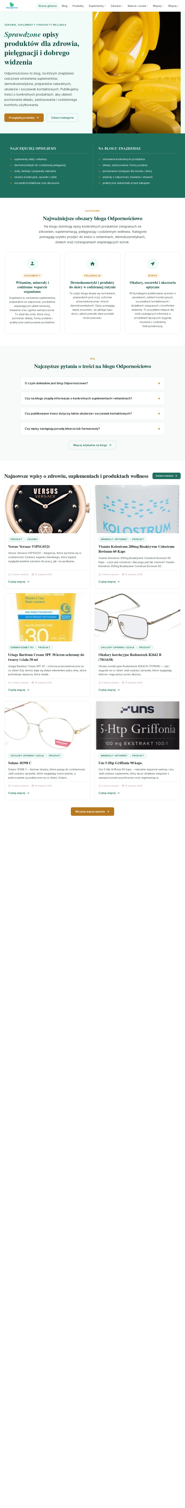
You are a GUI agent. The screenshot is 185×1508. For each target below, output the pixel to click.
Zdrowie (116, 5)
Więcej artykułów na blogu (90, 445)
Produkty (78, 5)
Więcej (157, 5)
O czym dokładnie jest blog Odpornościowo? (56, 383)
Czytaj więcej (16, 581)
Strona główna (47, 5)
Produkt (16, 539)
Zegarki (32, 539)
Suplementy (96, 5)
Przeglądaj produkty (22, 117)
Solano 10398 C (19, 762)
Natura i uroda (137, 5)
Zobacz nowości (164, 475)
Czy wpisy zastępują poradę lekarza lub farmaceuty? (62, 428)
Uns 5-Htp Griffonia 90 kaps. (120, 762)
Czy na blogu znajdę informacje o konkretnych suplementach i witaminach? (78, 398)
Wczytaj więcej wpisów (90, 811)
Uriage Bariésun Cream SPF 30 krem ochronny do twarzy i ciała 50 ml (46, 657)
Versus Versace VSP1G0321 (29, 546)
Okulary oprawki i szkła (117, 647)
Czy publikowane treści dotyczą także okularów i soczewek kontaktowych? (78, 413)
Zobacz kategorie (62, 117)
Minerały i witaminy (114, 539)
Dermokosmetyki (22, 647)
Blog (64, 5)
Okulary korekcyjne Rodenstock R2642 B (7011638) (129, 657)
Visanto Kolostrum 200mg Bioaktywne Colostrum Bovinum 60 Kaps (136, 549)
